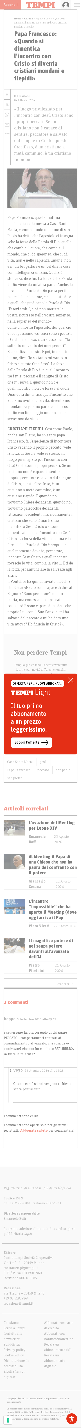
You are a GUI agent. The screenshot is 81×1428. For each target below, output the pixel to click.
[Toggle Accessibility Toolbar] (72, 1419)
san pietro (14, 778)
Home (17, 18)
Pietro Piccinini (37, 968)
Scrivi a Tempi (14, 1328)
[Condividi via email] (7, 125)
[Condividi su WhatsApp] (7, 115)
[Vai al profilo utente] (66, 4)
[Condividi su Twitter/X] (7, 105)
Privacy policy (14, 1350)
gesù (43, 762)
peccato (43, 770)
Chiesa (28, 18)
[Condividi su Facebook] (7, 94)
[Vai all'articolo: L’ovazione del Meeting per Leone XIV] (14, 832)
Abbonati (11, 5)
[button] (7, 133)
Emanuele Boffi (37, 839)
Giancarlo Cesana (37, 884)
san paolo (63, 770)
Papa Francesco (18, 770)
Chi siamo (11, 1323)
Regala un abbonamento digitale (54, 1360)
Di (22, 96)
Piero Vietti (39, 926)
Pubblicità (12, 1344)
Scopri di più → (65, 984)
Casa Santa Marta (20, 762)
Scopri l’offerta (27, 742)
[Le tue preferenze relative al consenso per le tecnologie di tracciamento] (8, 1420)
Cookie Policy (14, 1355)
